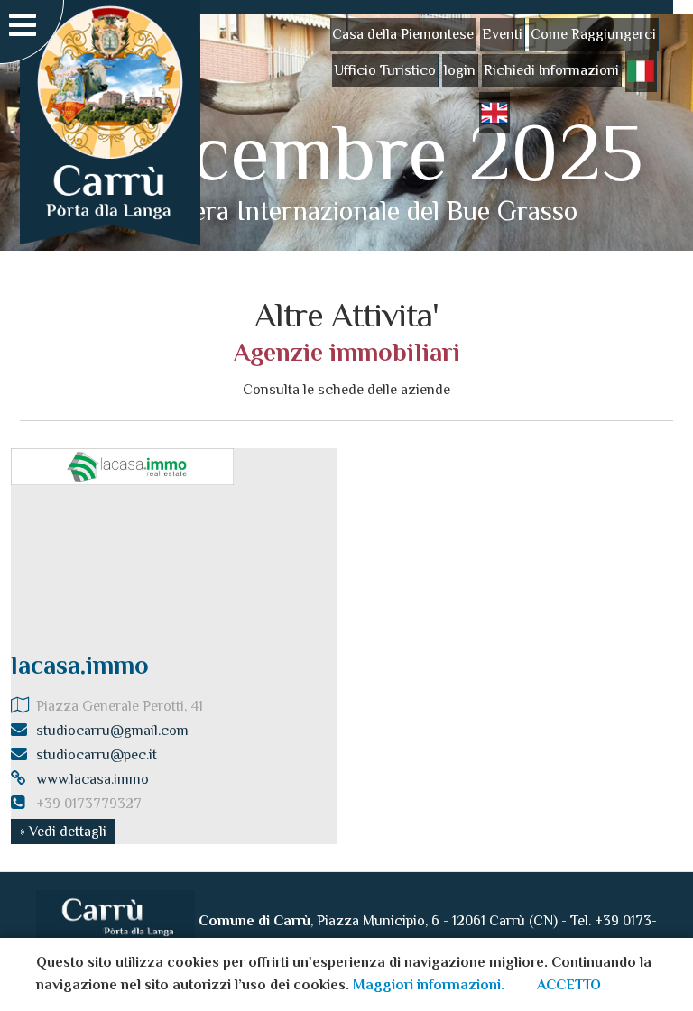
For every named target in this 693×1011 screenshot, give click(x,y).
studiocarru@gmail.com (112, 730)
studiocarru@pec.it (96, 755)
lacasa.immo (80, 665)
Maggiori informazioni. (428, 985)
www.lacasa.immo (92, 779)
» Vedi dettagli (63, 831)
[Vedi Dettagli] (122, 465)
